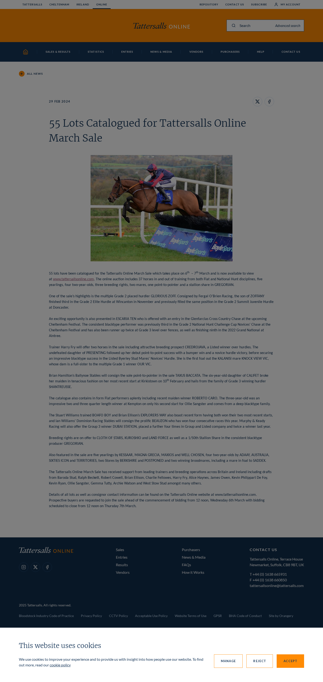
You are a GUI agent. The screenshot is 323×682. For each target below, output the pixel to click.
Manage (228, 661)
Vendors (123, 572)
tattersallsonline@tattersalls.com (277, 585)
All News (35, 73)
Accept (290, 661)
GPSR (218, 616)
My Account (291, 4)
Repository (209, 4)
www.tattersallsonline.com (73, 279)
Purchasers (191, 549)
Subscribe (259, 4)
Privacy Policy (91, 616)
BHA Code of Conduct (245, 616)
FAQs (186, 564)
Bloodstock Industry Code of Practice (46, 616)
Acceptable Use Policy (151, 616)
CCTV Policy (118, 616)
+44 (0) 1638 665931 (270, 574)
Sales (120, 549)
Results (122, 564)
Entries (121, 557)
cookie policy (60, 665)
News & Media (193, 557)
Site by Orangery (281, 616)
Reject (259, 661)
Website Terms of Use (190, 616)
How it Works (193, 572)
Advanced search (287, 25)
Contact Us (234, 4)
